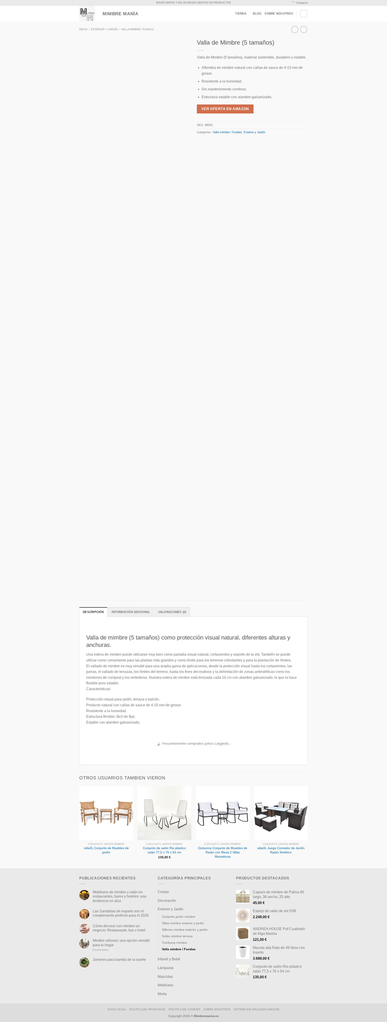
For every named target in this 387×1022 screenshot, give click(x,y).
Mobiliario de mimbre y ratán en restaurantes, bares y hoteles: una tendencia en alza (119, 896)
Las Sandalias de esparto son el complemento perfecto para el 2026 (121, 913)
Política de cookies (184, 1009)
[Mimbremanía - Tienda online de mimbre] (87, 14)
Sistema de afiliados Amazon (257, 1009)
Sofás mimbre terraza (177, 936)
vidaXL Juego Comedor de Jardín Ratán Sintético (281, 850)
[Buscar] (303, 13)
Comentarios (101, 949)
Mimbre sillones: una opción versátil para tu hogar (121, 943)
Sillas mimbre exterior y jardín (183, 923)
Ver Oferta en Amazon (225, 109)
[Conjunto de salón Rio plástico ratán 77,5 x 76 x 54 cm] (164, 813)
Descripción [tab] (93, 612)
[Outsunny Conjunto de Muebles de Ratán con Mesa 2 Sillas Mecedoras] (222, 813)
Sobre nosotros (278, 13)
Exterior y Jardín (104, 29)
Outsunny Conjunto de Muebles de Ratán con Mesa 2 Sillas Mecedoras (222, 852)
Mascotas (165, 977)
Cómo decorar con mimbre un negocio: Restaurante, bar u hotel (119, 928)
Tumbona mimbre (174, 942)
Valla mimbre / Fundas (137, 29)
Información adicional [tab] (131, 612)
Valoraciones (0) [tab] (172, 612)
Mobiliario (165, 985)
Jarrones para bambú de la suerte (119, 959)
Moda (162, 994)
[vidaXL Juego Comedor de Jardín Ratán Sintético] (281, 813)
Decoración (167, 900)
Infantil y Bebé (169, 959)
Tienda (240, 13)
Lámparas (166, 968)
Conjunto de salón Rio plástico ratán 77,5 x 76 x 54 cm (164, 850)
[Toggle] (227, 892)
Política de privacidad (147, 1009)
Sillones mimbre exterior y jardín (185, 929)
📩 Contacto (300, 2)
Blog (257, 13)
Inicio (83, 29)
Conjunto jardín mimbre (178, 916)
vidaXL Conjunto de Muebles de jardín (106, 850)
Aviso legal (117, 1009)
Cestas (163, 892)
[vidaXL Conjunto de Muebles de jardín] (106, 813)
